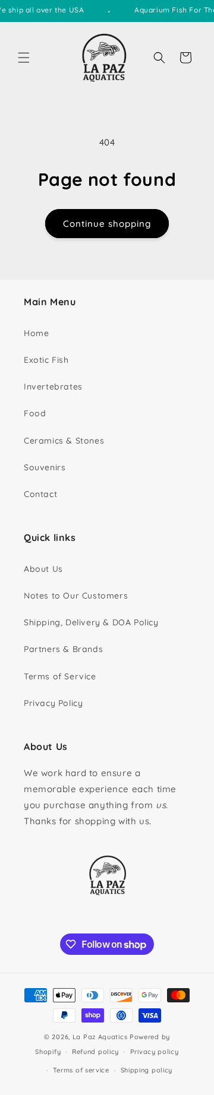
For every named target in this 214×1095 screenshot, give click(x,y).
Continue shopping (107, 223)
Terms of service (81, 1070)
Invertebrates (53, 386)
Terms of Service (60, 676)
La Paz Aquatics (100, 1037)
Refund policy (95, 1051)
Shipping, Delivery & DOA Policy (91, 622)
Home (36, 333)
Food (35, 413)
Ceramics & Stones (64, 440)
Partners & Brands (63, 649)
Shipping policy (147, 1070)
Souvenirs (44, 467)
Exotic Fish (46, 360)
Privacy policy (154, 1051)
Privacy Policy (53, 703)
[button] (24, 58)
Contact (40, 494)
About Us (43, 569)
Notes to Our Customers (76, 595)
